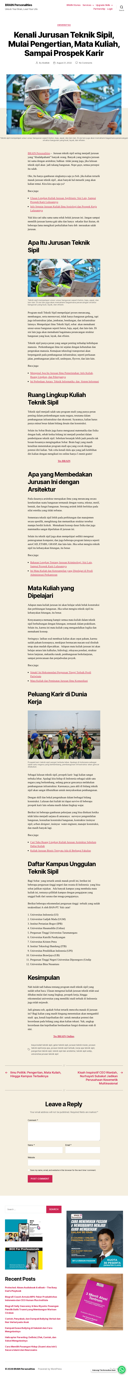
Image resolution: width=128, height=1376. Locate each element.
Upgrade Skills (103, 5)
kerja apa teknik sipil (85, 1048)
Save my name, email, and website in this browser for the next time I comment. (63, 1170)
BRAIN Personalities (18, 5)
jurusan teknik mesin (78, 1045)
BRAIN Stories (74, 5)
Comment (33, 1120)
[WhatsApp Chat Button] (122, 1369)
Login (110, 9)
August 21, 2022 (64, 63)
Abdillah (46, 63)
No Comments (85, 63)
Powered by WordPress (50, 1369)
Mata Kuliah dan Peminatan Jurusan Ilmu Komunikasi (59, 681)
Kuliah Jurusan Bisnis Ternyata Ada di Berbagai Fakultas (60, 850)
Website (31, 1157)
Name (31, 1145)
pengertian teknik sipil (41, 1051)
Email (68, 1145)
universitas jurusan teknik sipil (44, 1054)
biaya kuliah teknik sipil (41, 1045)
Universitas (64, 25)
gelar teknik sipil (60, 1045)
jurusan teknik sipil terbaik (63, 1048)
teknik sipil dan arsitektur (64, 1051)
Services (87, 5)
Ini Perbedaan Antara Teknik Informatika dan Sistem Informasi (64, 381)
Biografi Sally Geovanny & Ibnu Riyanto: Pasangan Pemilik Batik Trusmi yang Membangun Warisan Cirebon (32, 1309)
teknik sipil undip (84, 1051)
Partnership (99, 9)
